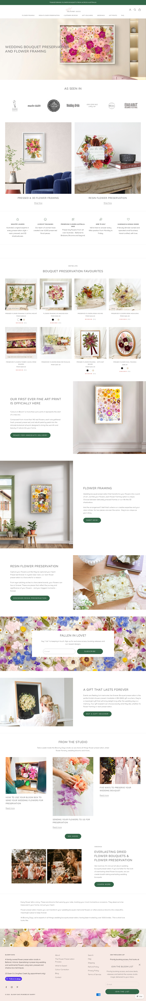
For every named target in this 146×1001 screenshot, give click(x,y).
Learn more (104, 884)
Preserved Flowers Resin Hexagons (125, 313)
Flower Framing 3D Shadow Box (55, 313)
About (57, 955)
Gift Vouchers (87, 15)
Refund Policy (93, 967)
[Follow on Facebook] (6, 987)
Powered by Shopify (28, 994)
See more (73, 836)
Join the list (122, 992)
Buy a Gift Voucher (97, 714)
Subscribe (90, 651)
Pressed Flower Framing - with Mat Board (90, 363)
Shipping (91, 963)
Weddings (101, 15)
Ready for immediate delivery (30, 435)
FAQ (122, 15)
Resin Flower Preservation (49, 15)
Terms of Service (94, 974)
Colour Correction (62, 969)
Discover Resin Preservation (30, 598)
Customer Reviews (71, 15)
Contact (58, 977)
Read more (10, 808)
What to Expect (61, 966)
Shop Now (38, 203)
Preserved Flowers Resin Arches (90, 313)
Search (90, 955)
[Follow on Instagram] (12, 987)
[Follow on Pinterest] (17, 987)
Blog (57, 973)
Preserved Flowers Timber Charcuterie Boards (21, 363)
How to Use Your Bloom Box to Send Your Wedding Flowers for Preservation (24, 800)
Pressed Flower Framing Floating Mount (21, 313)
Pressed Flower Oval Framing (124, 362)
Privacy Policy (93, 970)
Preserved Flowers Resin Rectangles (55, 362)
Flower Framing (28, 15)
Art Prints (113, 15)
